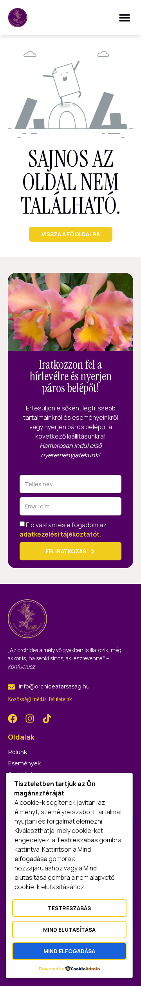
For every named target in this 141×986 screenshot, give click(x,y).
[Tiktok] (47, 718)
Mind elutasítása (69, 929)
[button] (124, 17)
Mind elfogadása (69, 951)
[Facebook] (12, 718)
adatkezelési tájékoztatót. (60, 534)
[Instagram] (29, 718)
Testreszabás (69, 908)
